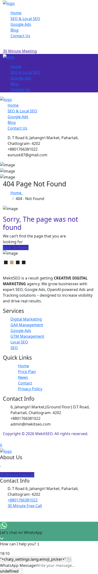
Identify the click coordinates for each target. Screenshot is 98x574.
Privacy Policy (30, 388)
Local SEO (19, 342)
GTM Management (27, 336)
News (23, 377)
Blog (14, 30)
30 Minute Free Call (17, 474)
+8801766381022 (23, 500)
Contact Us (20, 35)
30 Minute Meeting (20, 51)
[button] (6, 262)
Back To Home (16, 247)
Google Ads (20, 24)
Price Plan (27, 371)
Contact (25, 383)
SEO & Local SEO (25, 18)
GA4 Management (26, 324)
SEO (14, 347)
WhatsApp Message (18, 565)
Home (15, 13)
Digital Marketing (26, 319)
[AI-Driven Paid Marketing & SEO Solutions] (9, 2)
